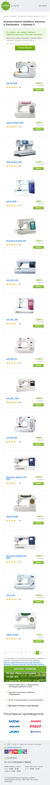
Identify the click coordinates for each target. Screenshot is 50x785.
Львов (12, 662)
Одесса (23, 662)
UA (15, 6)
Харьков (7, 662)
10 (41, 653)
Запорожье (8, 664)
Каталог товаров (25, 669)
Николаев (22, 664)
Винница (15, 664)
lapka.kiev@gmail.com (14, 747)
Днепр (17, 662)
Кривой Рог (37, 662)
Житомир (33, 664)
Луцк (28, 664)
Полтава (29, 662)
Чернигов (41, 664)
